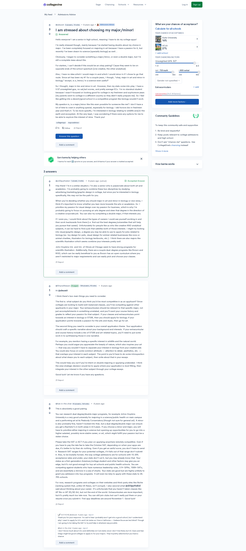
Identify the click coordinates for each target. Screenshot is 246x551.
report (91, 515)
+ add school (161, 53)
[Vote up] (49, 25)
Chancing (109, 4)
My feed (48, 14)
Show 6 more (161, 151)
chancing (175, 145)
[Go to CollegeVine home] (53, 4)
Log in (185, 4)
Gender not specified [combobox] (167, 80)
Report (79, 128)
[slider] (194, 63)
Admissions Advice (67, 14)
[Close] (141, 158)
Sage (98, 4)
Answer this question (69, 136)
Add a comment (66, 144)
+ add (196, 87)
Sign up (197, 4)
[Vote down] (49, 34)
